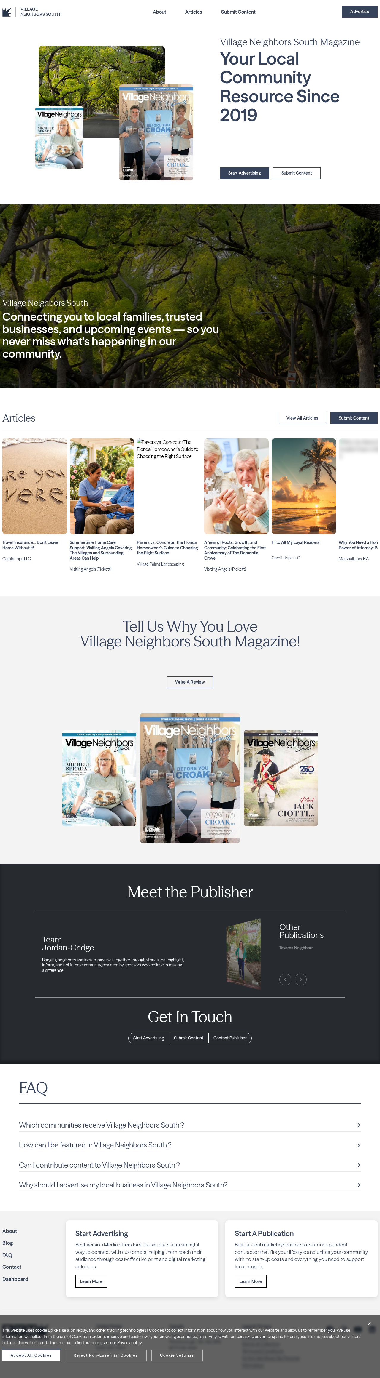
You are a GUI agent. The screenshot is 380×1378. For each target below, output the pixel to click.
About (159, 12)
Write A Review (190, 682)
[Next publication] (301, 979)
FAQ (7, 1255)
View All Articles (302, 418)
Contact (11, 1267)
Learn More (91, 1281)
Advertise (359, 11)
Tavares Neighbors (296, 947)
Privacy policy (129, 1342)
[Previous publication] (285, 979)
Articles (193, 12)
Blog (7, 1243)
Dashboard (15, 1279)
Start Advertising (244, 173)
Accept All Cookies (31, 1355)
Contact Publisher (230, 1038)
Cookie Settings (177, 1355)
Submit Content (238, 12)
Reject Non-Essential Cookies (106, 1355)
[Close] (369, 1324)
